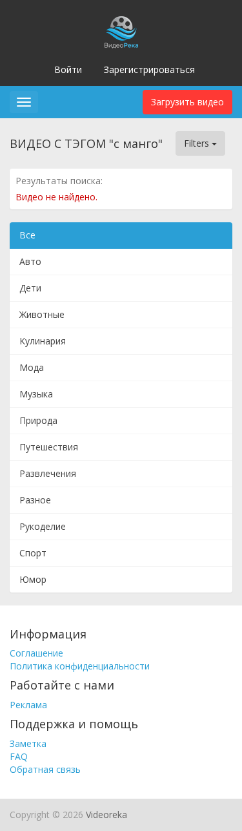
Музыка (36, 394)
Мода (31, 367)
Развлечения (47, 473)
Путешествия (48, 447)
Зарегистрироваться (149, 69)
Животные (42, 314)
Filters (198, 143)
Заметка (28, 743)
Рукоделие (42, 526)
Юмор (32, 579)
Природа (38, 420)
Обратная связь (45, 769)
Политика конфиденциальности (80, 666)
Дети (30, 288)
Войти (68, 69)
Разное (35, 500)
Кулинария (42, 341)
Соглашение (36, 653)
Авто (30, 261)
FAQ (19, 756)
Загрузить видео (187, 102)
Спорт (32, 553)
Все (27, 235)
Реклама (28, 705)
